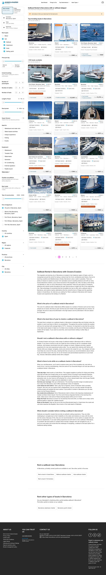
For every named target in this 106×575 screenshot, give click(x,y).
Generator (7, 159)
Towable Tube (9, 153)
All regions (8, 245)
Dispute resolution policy (9, 545)
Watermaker (8, 156)
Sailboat (8, 42)
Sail (6, 39)
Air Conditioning (9, 162)
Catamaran (9, 45)
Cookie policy (6, 537)
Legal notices (6, 541)
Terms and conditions (8, 539)
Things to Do (53, 2)
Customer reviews (27, 535)
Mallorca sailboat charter (63, 474)
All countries (8, 233)
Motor (6, 36)
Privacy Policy (6, 535)
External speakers (10, 166)
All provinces (8, 257)
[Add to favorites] (50, 25)
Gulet (7, 48)
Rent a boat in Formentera (45, 479)
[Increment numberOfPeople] (22, 82)
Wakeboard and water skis (12, 128)
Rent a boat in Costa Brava (46, 474)
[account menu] (102, 2)
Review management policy (10, 547)
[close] (101, 14)
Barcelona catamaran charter (46, 508)
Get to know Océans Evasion (10, 534)
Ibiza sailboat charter (80, 474)
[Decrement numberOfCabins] (16, 87)
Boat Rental (44, 2)
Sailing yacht (10, 51)
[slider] (3, 61)
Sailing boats (40, 9)
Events (7, 141)
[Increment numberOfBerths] (22, 92)
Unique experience (10, 134)
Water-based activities (11, 131)
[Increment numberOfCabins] (22, 87)
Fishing (7, 138)
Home (29, 9)
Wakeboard (8, 150)
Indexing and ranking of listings (11, 543)
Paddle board (9, 169)
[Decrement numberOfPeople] (16, 82)
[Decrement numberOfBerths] (16, 92)
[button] (42, 40)
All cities (7, 269)
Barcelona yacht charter (65, 508)
